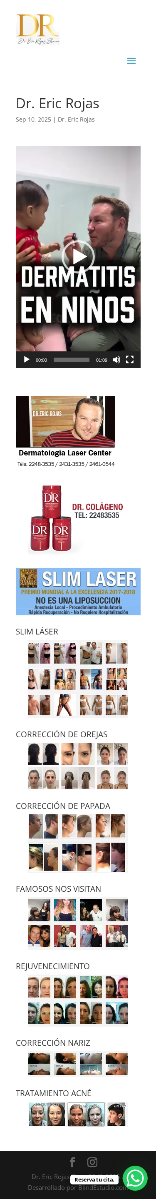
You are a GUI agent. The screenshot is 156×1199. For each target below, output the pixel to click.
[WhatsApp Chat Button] (135, 1178)
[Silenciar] (116, 360)
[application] (78, 257)
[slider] (71, 360)
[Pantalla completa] (130, 360)
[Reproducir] (26, 360)
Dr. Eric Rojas (76, 119)
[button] (78, 257)
